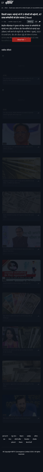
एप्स (4, 439)
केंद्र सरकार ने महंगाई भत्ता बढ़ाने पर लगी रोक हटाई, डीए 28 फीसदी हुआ (17, 317)
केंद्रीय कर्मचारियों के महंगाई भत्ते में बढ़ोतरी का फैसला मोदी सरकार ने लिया (18, 216)
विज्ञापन (21, 436)
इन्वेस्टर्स (13, 442)
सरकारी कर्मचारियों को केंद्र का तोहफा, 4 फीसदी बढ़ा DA (16, 283)
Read (29, 17)
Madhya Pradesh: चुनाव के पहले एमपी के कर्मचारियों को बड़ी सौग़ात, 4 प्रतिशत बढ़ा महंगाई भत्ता (18, 182)
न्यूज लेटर (13, 436)
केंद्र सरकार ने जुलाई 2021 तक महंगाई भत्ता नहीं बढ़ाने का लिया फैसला (18, 385)
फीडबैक (35, 439)
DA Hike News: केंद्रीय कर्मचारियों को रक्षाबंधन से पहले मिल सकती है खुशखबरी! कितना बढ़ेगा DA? (18, 113)
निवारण (20, 442)
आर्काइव (29, 436)
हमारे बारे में (5, 436)
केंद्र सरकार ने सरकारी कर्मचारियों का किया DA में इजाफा (16, 418)
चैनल (10, 439)
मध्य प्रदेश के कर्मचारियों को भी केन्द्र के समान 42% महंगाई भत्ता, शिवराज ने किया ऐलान (18, 250)
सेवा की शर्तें (29, 442)
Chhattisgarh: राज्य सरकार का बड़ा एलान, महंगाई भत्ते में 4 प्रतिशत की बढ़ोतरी (18, 148)
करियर (36, 436)
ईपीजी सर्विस (18, 439)
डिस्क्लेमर (26, 439)
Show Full (20, 39)
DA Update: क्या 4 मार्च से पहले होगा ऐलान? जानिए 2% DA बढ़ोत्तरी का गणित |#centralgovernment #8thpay (18, 79)
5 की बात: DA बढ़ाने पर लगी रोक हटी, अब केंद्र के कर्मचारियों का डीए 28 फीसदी (18, 351)
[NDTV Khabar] (9, 2)
